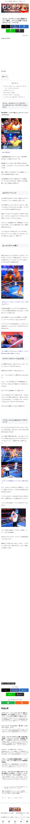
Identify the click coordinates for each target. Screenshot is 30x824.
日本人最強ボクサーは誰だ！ (8, 813)
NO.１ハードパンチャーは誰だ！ (22, 818)
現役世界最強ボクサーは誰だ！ (22, 814)
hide (6, 76)
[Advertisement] (15, 54)
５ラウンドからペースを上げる (11, 94)
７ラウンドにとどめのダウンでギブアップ (14, 97)
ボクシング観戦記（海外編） (9, 683)
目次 (13, 83)
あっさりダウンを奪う (9, 92)
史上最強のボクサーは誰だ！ (8, 817)
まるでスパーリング (9, 90)
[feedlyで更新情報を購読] (8, 702)
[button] (19, 31)
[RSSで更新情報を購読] (22, 702)
